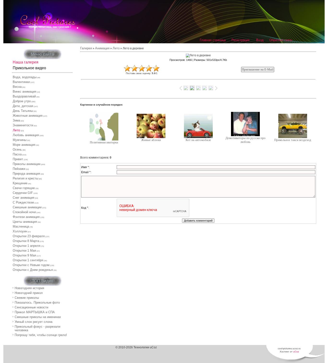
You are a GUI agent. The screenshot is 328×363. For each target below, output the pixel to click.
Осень (17, 149)
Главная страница (213, 40)
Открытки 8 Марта (26, 241)
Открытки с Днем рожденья (33, 270)
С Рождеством (23, 202)
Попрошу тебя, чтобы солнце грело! (41, 335)
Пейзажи (19, 169)
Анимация (102, 48)
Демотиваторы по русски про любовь (245, 140)
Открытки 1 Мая (24, 250)
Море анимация (24, 144)
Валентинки (21, 82)
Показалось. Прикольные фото (37, 302)
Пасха (17, 154)
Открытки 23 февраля (29, 236)
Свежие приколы (27, 297)
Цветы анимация (25, 221)
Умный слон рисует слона (33, 322)
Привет (18, 159)
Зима (16, 120)
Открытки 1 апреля (26, 246)
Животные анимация (28, 115)
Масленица (21, 226)
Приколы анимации (26, 164)
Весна (17, 87)
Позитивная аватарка (104, 142)
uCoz (296, 351)
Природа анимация (26, 173)
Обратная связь (280, 40)
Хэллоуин (20, 231)
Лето (16, 130)
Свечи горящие (24, 188)
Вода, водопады (24, 77)
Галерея (86, 48)
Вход (260, 40)
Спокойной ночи (24, 212)
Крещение (20, 183)
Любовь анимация (26, 135)
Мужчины (19, 140)
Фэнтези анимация (26, 217)
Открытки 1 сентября (28, 260)
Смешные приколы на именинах (38, 317)
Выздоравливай (24, 96)
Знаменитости (23, 125)
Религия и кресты (25, 178)
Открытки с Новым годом (31, 265)
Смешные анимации (27, 207)
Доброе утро (22, 101)
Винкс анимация (24, 91)
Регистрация (240, 40)
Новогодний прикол (29, 293)
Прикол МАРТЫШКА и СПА (35, 312)
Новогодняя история (29, 288)
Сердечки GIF (23, 193)
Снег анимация (23, 197)
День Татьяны (23, 111)
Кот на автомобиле (198, 140)
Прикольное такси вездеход (292, 140)
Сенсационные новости (31, 307)
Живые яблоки (151, 140)
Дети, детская (23, 106)
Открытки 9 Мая (24, 255)
